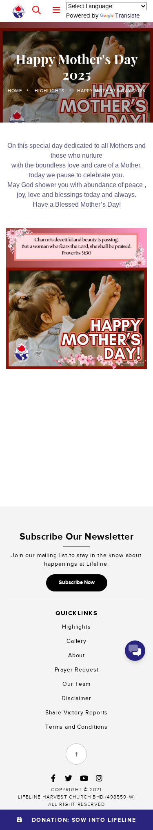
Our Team (76, 684)
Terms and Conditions (76, 727)
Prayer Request (77, 670)
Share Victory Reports (76, 713)
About (76, 655)
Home (15, 90)
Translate (127, 15)
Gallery (76, 641)
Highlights (50, 90)
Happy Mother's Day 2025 (111, 90)
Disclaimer (76, 698)
